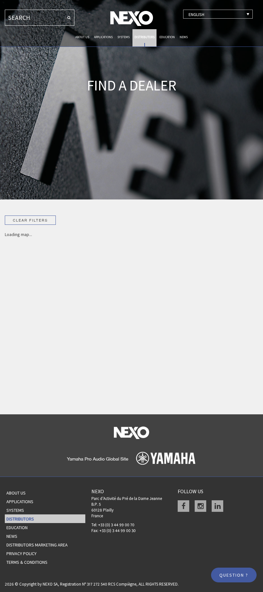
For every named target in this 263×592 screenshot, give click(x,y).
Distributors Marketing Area (37, 545)
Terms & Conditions (26, 562)
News (184, 37)
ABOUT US (82, 37)
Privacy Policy (21, 553)
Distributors (144, 37)
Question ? (233, 575)
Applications (103, 37)
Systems (123, 37)
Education (167, 37)
